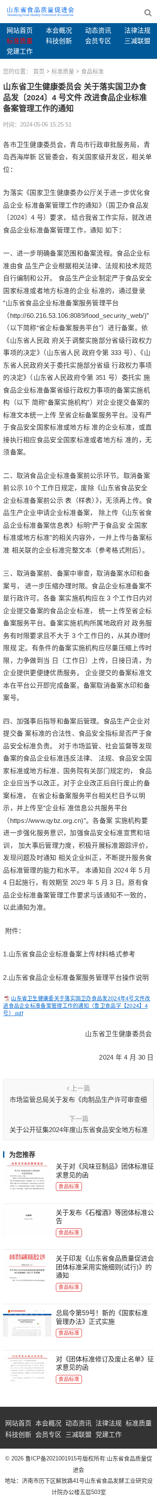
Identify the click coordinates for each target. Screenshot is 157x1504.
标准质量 (20, 40)
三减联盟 (137, 40)
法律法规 (137, 30)
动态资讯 (98, 30)
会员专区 (98, 40)
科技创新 (59, 40)
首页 (38, 71)
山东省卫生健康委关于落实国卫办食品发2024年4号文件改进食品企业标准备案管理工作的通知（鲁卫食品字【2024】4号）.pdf (76, 1006)
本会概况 (59, 30)
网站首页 (20, 30)
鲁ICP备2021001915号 (53, 1458)
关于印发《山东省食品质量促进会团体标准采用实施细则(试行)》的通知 (105, 1267)
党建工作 (20, 51)
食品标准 (92, 71)
